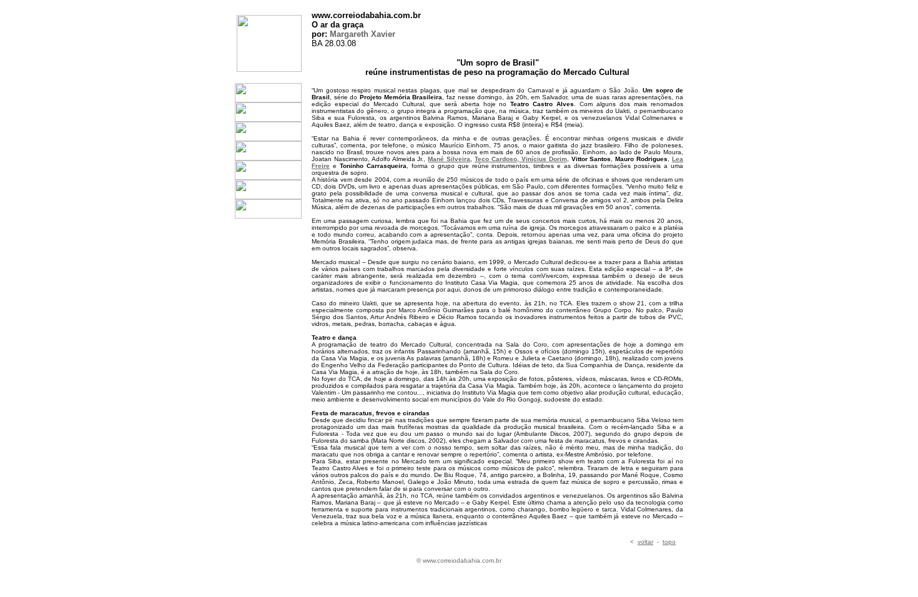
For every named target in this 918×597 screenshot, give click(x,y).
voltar (645, 541)
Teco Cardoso (496, 158)
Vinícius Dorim (543, 158)
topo (669, 541)
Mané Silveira (449, 158)
